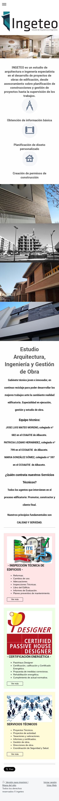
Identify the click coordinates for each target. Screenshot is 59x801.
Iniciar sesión (50, 782)
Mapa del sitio (9, 785)
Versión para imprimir (16, 782)
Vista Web (52, 785)
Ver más (15, 599)
